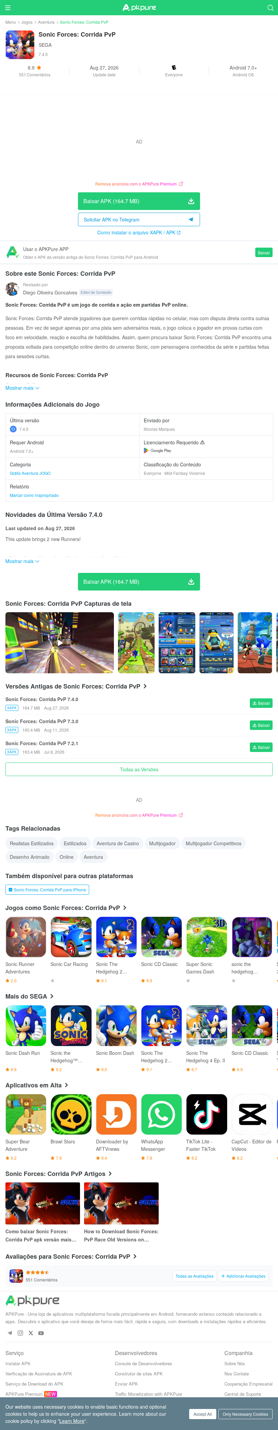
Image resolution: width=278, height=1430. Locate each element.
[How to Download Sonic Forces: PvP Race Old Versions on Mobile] (121, 1203)
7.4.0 (23, 429)
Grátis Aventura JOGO (30, 473)
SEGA (45, 44)
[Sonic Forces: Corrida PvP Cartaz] (136, 642)
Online (67, 856)
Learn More (71, 1420)
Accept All (203, 1414)
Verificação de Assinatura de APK (38, 1373)
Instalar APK (18, 1363)
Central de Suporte (242, 1394)
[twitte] (30, 1333)
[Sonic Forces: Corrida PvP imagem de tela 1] (177, 642)
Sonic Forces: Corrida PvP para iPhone (50, 889)
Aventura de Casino (118, 843)
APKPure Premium (24, 1394)
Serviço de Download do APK (34, 1383)
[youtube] (41, 1333)
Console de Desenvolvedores (143, 1363)
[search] (270, 7)
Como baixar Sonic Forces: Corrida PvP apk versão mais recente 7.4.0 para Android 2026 (42, 1235)
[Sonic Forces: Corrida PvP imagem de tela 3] (255, 642)
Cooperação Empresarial (248, 1383)
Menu (10, 22)
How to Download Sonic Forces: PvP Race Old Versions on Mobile (121, 1235)
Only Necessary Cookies (245, 1414)
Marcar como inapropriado (34, 495)
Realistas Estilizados (32, 843)
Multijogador (162, 843)
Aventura (46, 22)
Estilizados (75, 843)
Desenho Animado (29, 856)
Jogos (27, 22)
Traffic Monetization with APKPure (148, 1394)
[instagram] (20, 1333)
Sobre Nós (234, 1363)
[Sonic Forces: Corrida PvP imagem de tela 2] (216, 642)
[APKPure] (139, 8)
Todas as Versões (139, 769)
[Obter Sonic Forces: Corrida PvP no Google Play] (157, 450)
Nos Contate (236, 1373)
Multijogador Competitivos (213, 843)
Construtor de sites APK (139, 1373)
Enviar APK (126, 1383)
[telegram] (9, 1333)
